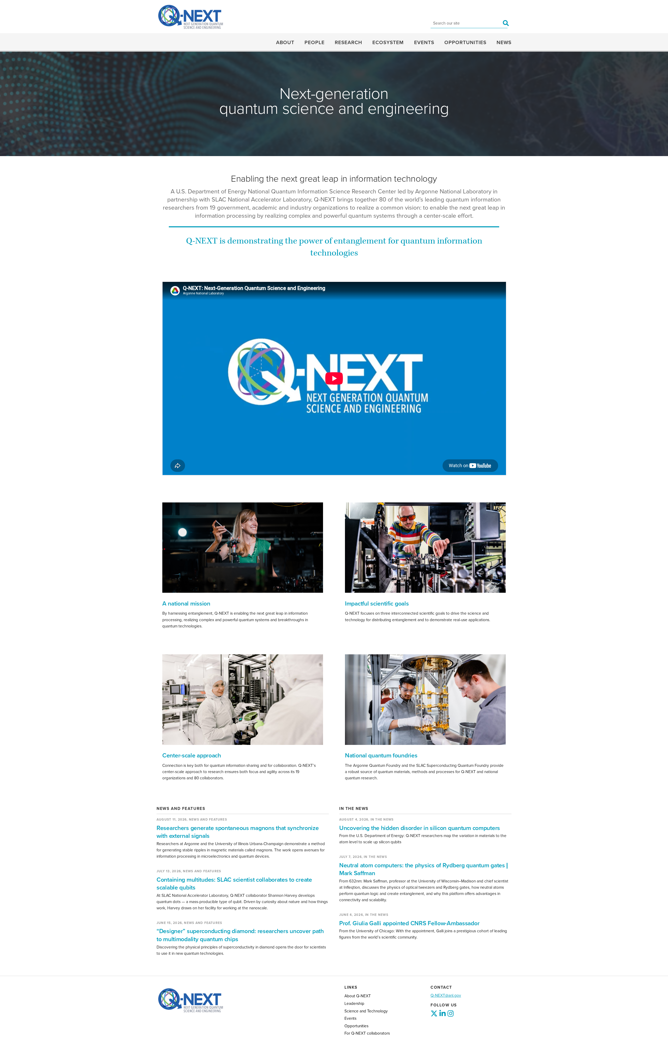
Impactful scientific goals (377, 603)
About (285, 42)
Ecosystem (388, 42)
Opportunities (465, 42)
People (315, 42)
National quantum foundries (381, 755)
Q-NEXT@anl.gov (446, 995)
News (504, 42)
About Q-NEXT (357, 996)
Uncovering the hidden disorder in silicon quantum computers (419, 828)
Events (424, 42)
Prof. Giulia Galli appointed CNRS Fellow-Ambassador (409, 923)
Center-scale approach (191, 755)
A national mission (186, 603)
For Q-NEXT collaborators (367, 1033)
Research (348, 42)
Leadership (354, 1003)
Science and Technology (366, 1011)
